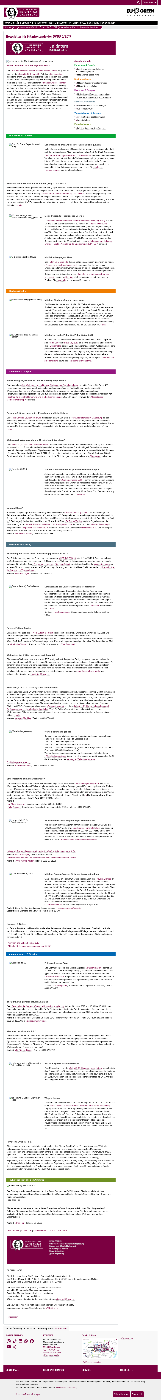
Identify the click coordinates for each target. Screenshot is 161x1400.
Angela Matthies (23, 718)
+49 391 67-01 (52, 1350)
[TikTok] (14, 1341)
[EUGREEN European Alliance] (142, 17)
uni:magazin (108, 23)
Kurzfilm (69, 277)
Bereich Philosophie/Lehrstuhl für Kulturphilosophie (48, 524)
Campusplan (127, 1338)
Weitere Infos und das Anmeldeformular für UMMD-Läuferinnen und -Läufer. (42, 858)
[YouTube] (9, 1347)
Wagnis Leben (83, 120)
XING (52, 1230)
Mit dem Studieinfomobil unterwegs (92, 83)
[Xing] (14, 1347)
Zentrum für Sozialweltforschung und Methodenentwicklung (34, 397)
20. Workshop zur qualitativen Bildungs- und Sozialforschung (50, 385)
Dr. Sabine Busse (24, 1050)
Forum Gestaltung (100, 524)
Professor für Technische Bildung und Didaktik (63, 193)
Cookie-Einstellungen (28, 1394)
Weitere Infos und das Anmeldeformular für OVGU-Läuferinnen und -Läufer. (42, 851)
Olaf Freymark (60, 985)
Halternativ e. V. (89, 528)
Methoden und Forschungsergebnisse (93, 94)
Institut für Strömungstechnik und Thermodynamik (68, 155)
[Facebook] (32, 1341)
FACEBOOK (13, 1230)
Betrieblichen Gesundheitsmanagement (79, 840)
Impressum (13, 1317)
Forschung (40, 23)
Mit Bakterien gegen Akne (88, 75)
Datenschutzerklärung (67, 1387)
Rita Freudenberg (61, 612)
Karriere (94, 23)
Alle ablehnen (121, 1394)
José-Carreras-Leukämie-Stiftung (26, 418)
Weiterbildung (58, 23)
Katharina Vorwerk (19, 644)
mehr (19, 205)
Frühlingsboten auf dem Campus (91, 128)
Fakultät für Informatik (29, 74)
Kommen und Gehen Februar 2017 (23, 943)
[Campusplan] (100, 1359)
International (77, 23)
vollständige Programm (80, 361)
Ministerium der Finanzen (54, 83)
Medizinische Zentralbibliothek (65, 1105)
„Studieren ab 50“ (94, 968)
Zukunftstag (55, 346)
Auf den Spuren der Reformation (91, 117)
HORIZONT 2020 (68, 558)
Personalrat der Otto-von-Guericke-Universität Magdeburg (38, 1006)
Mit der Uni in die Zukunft (87, 86)
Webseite (95, 605)
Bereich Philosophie (55, 976)
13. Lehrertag (56, 74)
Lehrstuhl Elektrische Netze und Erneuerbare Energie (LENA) (77, 220)
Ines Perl (20, 1223)
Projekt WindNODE (98, 224)
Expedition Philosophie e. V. (35, 528)
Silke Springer (14, 807)
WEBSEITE (52, 1308)
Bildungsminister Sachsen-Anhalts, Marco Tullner (34, 71)
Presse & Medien (52, 1355)
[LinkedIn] (20, 1341)
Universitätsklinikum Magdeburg (95, 1105)
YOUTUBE (63, 1230)
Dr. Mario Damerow (16, 804)
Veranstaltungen (102, 564)
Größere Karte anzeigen (92, 1362)
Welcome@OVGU (85, 109)
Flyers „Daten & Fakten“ (42, 633)
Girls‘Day (54, 343)
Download (80, 494)
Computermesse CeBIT (73, 480)
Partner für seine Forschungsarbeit (61, 265)
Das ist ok (137, 1394)
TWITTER (26, 1230)
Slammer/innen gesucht (76, 512)
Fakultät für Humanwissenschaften (86, 1068)
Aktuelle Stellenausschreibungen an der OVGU (29, 946)
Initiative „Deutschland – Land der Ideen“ (29, 444)
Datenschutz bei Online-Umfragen (91, 105)
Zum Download (68, 644)
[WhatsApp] (26, 1341)
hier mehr (62, 280)
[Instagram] (9, 1341)
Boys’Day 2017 (71, 343)
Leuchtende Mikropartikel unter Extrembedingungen (90, 70)
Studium (26, 23)
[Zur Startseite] (21, 13)
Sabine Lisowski (23, 765)
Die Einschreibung (54, 905)
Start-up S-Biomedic (59, 262)
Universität (12, 23)
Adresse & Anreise (52, 1352)
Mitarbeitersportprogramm (87, 783)
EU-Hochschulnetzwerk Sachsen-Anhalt (51, 564)
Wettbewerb (95, 456)
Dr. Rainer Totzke (74, 521)
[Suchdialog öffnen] (138, 2)
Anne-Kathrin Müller (24, 861)
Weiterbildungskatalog (56, 756)
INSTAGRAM (40, 1230)
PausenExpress (104, 879)
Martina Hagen (22, 573)
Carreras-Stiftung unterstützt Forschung (94, 97)
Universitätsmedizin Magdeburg (87, 418)
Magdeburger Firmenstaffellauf (86, 828)
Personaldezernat (56, 706)
